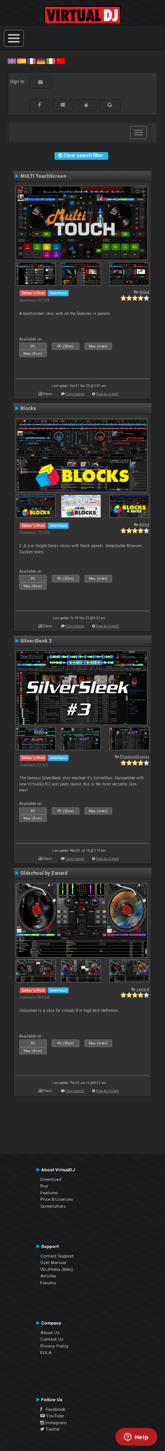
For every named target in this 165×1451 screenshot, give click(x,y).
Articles (48, 1276)
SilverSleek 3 (35, 641)
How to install (107, 394)
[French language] (31, 61)
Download (50, 1179)
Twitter (52, 1429)
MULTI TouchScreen (43, 176)
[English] (12, 61)
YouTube (54, 1415)
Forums (48, 1282)
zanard (142, 989)
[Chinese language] (60, 61)
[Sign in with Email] (40, 82)
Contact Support (57, 1256)
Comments (75, 394)
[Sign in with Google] (109, 105)
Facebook (53, 1409)
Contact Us (51, 1339)
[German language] (41, 61)
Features (49, 1192)
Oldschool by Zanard (43, 873)
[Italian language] (50, 61)
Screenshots (53, 1206)
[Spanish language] (21, 61)
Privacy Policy (54, 1346)
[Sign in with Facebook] (40, 105)
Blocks (28, 408)
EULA (46, 1352)
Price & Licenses (56, 1199)
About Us (49, 1332)
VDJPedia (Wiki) (56, 1269)
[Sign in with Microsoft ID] (62, 105)
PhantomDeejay (134, 756)
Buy (44, 1186)
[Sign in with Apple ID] (86, 105)
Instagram (55, 1422)
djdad (144, 292)
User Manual (53, 1262)
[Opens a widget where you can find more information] (136, 1437)
